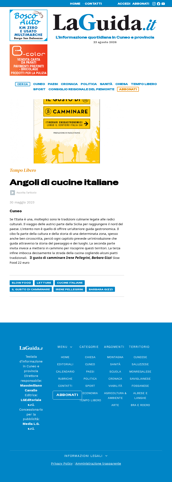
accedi (124, 3)
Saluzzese (140, 364)
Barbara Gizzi (101, 289)
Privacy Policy (62, 463)
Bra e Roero (140, 405)
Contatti (65, 385)
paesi (53, 84)
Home (65, 357)
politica (89, 84)
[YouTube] (163, 3)
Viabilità (115, 385)
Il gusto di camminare (31, 289)
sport (39, 89)
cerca (22, 84)
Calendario (65, 371)
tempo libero (144, 84)
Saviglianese (140, 378)
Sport (90, 385)
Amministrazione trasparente (98, 463)
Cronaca (115, 378)
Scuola (115, 371)
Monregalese (140, 371)
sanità (106, 84)
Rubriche (65, 378)
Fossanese (140, 385)
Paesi (90, 371)
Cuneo (90, 364)
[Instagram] (154, 3)
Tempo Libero (90, 400)
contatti (93, 3)
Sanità (115, 364)
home (75, 3)
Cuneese (140, 357)
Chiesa (90, 357)
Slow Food (21, 282)
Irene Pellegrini (69, 289)
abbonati (140, 3)
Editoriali (65, 364)
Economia (90, 393)
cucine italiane (70, 282)
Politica (90, 378)
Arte (115, 405)
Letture (44, 282)
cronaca (69, 84)
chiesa (121, 84)
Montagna (115, 357)
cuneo (39, 84)
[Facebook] (158, 3)
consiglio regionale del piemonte (81, 89)
